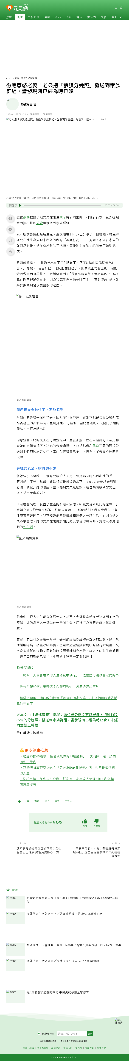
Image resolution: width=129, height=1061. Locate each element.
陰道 (96, 445)
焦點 (9, 17)
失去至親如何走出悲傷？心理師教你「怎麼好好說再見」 (61, 686)
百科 (58, 17)
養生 (20, 17)
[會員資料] (116, 7)
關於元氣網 (28, 1048)
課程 (79, 17)
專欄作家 (101, 1048)
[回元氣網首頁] (21, 7)
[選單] (121, 7)
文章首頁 (89, 1048)
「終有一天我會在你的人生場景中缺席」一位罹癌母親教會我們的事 (69, 675)
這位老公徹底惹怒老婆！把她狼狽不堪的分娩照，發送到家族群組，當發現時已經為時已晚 (67, 717)
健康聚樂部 (42, 1048)
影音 (69, 17)
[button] (120, 17)
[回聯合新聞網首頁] (9, 8)
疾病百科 (67, 1048)
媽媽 (26, 217)
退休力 (91, 17)
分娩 (39, 223)
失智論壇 (34, 17)
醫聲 (115, 17)
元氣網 (15, 78)
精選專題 (55, 1048)
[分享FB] (10, 218)
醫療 (47, 17)
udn (8, 78)
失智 (104, 17)
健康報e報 (48, 1033)
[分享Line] (10, 229)
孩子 (62, 217)
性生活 (28, 526)
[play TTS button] (20, 205)
